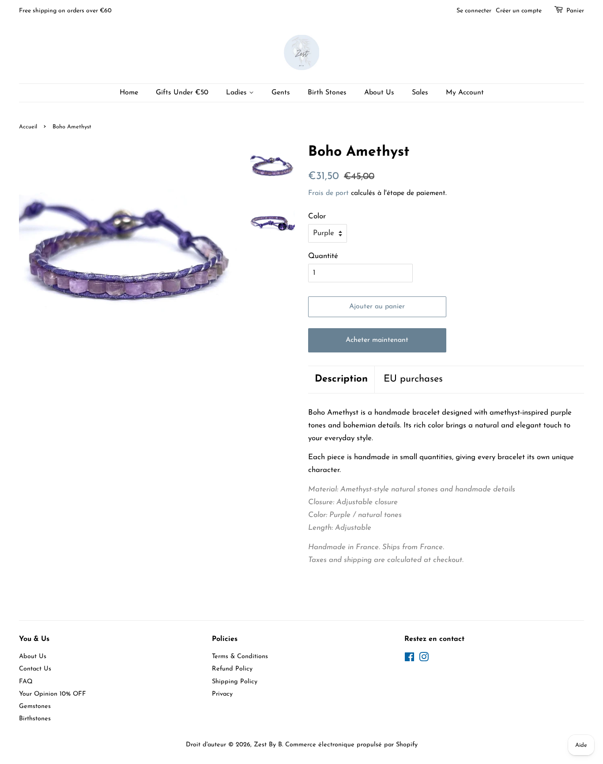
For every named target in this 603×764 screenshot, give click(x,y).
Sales (420, 92)
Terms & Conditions (240, 656)
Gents (280, 92)
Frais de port (328, 193)
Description (341, 379)
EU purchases (413, 379)
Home (129, 92)
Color (317, 216)
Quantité (323, 256)
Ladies (237, 92)
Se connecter (473, 10)
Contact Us (35, 669)
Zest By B (268, 745)
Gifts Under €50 (182, 92)
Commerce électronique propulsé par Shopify (351, 745)
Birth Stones (327, 92)
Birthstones (35, 718)
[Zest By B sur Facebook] (409, 659)
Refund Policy (232, 669)
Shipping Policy (234, 681)
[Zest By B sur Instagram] (424, 659)
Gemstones (35, 706)
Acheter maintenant (377, 340)
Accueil (28, 127)
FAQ (26, 681)
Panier (575, 10)
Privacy (222, 694)
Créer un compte (519, 10)
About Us (379, 92)
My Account (465, 92)
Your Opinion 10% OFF (52, 694)
